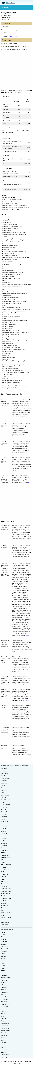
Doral (2, 802)
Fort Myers (4, 807)
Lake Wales (4, 833)
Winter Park (4, 925)
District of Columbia (7, 949)
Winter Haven (5, 922)
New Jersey (4, 1006)
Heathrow (4, 816)
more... (14, 418)
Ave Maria (4, 768)
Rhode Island (5, 1028)
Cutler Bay (4, 790)
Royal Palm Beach (6, 891)
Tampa (3, 910)
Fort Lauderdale (5, 804)
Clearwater (4, 783)
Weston (3, 920)
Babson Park (5, 773)
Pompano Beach (6, 889)
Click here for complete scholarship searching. (14, 762)
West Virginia (5, 1054)
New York (4, 1014)
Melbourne (4, 850)
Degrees (4, 92)
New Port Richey (6, 865)
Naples (3, 862)
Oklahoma (4, 1018)
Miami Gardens (5, 857)
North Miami (5, 869)
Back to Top (16, 1063)
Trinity (3, 915)
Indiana (3, 968)
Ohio (2, 1016)
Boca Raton (4, 776)
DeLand (3, 797)
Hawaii (3, 958)
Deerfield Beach (5, 800)
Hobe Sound (4, 821)
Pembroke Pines (6, 884)
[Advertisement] (16, 70)
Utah (2, 1040)
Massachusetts (5, 978)
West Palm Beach (6, 917)
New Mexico (4, 1009)
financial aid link (13, 36)
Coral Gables (4, 788)
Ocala (2, 872)
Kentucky (3, 973)
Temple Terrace (5, 913)
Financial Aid (28, 90)
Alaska (3, 932)
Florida (3, 954)
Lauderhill (4, 843)
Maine (3, 982)
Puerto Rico (4, 1026)
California (4, 942)
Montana (3, 994)
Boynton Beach (5, 778)
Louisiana (4, 975)
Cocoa (3, 785)
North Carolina (5, 997)
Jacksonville (4, 824)
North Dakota (5, 999)
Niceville (3, 867)
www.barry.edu (14, 33)
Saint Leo (4, 896)
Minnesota (4, 987)
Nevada (3, 1011)
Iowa (2, 961)
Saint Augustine (5, 893)
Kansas (3, 970)
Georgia (3, 956)
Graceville (4, 814)
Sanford (3, 901)
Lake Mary (4, 831)
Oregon (3, 1021)
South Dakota (5, 1033)
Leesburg (4, 845)
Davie (2, 792)
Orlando (3, 877)
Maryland (4, 980)
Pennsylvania (5, 1023)
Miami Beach (5, 855)
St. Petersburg (5, 905)
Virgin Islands (5, 1045)
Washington (4, 1050)
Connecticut (4, 946)
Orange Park (5, 874)
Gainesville (4, 812)
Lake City (3, 828)
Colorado (3, 944)
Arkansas (4, 937)
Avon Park (4, 771)
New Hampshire (5, 1004)
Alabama (3, 934)
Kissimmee (4, 826)
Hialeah (3, 819)
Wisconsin (4, 1052)
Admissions (11, 90)
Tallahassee (4, 908)
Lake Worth (4, 836)
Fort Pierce (4, 809)
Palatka (3, 879)
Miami (3, 853)
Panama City (4, 881)
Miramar (3, 860)
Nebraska (4, 1002)
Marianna (4, 848)
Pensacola (4, 886)
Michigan (3, 985)
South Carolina (5, 1030)
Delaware (4, 951)
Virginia (3, 1042)
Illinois (3, 966)
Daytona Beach (5, 795)
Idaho (2, 963)
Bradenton (4, 780)
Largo (3, 840)
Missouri (3, 990)
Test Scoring (19, 90)
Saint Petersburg (6, 898)
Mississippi (4, 992)
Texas (3, 1038)
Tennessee (4, 1035)
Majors (10, 92)
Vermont (3, 1047)
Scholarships (17, 92)
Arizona (3, 939)
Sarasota (3, 903)
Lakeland (3, 838)
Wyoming (4, 1057)
